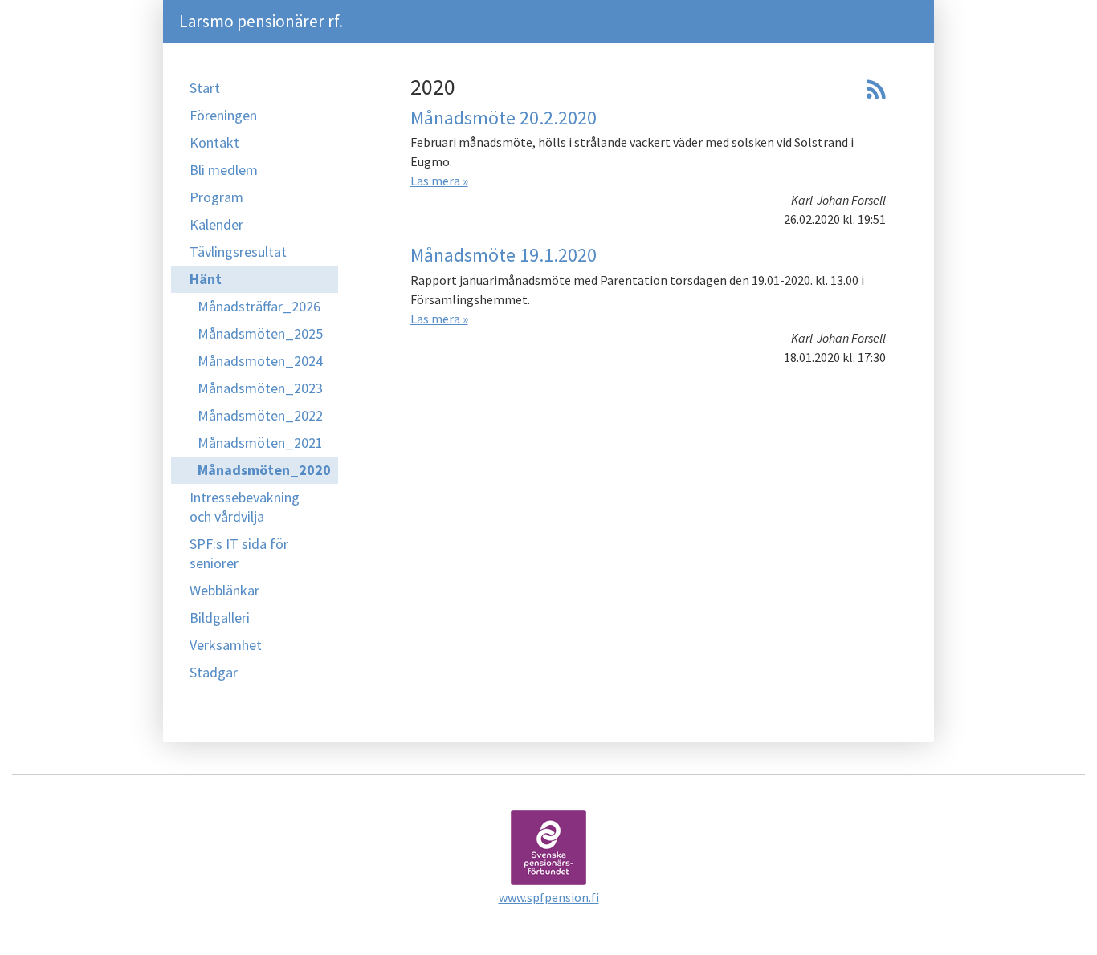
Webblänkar (224, 590)
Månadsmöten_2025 (260, 333)
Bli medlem (224, 170)
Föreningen (223, 115)
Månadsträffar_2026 (259, 306)
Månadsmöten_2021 (260, 442)
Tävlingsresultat (238, 251)
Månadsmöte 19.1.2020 (503, 254)
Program (216, 197)
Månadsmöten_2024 (260, 361)
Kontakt (214, 142)
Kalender (216, 224)
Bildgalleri (220, 617)
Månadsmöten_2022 (260, 415)
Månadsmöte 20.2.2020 (503, 117)
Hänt (206, 279)
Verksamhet (226, 645)
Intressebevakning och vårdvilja (245, 507)
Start (205, 88)
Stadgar (214, 672)
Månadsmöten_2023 (260, 388)
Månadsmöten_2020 (264, 470)
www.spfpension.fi (549, 897)
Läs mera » (439, 181)
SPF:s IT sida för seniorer (239, 553)
